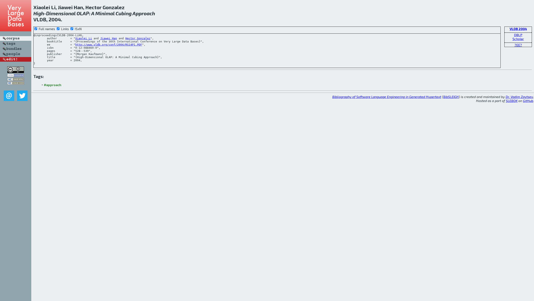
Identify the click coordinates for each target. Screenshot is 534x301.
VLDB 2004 (518, 29)
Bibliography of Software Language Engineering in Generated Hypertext (386, 97)
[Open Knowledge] (15, 76)
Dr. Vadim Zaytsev (519, 97)
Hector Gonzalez (137, 38)
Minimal (105, 13)
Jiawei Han (108, 38)
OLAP (83, 13)
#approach (52, 85)
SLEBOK (512, 101)
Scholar (518, 39)
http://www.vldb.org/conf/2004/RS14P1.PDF (108, 44)
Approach (143, 13)
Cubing (124, 13)
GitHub (528, 101)
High (38, 13)
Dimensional (61, 13)
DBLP (518, 35)
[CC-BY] (15, 72)
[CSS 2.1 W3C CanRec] (15, 87)
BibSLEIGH (451, 97)
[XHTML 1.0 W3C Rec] (15, 80)
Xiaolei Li (83, 38)
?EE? (518, 45)
